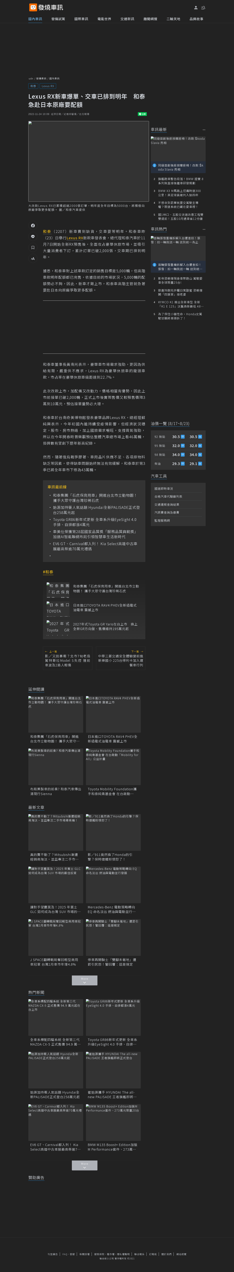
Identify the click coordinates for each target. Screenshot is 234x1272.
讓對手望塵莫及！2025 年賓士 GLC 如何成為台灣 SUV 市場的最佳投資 (55, 909)
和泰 (33, 86)
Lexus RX (48, 86)
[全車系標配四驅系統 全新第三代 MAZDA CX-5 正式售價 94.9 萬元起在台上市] (55, 1017)
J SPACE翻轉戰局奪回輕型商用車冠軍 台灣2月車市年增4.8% (54, 962)
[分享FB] (32, 225)
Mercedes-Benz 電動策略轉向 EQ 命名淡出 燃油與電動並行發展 (112, 909)
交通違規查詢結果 (166, 504)
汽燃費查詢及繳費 (166, 512)
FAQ (65, 1254)
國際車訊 (81, 18)
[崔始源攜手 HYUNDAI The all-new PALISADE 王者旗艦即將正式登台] (113, 1070)
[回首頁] (50, 7)
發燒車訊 (41, 78)
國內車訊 (35, 18)
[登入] (196, 7)
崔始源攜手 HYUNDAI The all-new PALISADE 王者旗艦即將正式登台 (112, 1094)
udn (31, 78)
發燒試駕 (58, 18)
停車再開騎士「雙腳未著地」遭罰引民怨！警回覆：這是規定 (112, 962)
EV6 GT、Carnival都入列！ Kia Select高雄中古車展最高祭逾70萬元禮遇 (95, 546)
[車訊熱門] (204, 229)
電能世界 (104, 18)
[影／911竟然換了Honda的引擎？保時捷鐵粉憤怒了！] (113, 832)
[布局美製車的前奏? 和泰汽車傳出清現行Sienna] (55, 766)
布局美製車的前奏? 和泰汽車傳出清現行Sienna (55, 791)
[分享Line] (32, 236)
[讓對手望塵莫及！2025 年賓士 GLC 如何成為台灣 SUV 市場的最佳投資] (55, 885)
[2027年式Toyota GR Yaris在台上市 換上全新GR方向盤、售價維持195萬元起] (58, 628)
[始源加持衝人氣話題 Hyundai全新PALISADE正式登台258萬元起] (55, 1070)
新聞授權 (85, 1254)
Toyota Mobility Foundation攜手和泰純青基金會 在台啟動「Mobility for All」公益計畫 (112, 791)
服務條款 (99, 1254)
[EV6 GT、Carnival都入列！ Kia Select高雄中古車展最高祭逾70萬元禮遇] (55, 1122)
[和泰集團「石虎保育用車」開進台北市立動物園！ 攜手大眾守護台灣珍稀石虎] (58, 590)
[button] (203, 7)
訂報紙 (153, 1254)
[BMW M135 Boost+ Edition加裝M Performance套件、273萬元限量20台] (113, 1122)
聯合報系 (139, 1254)
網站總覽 (181, 1254)
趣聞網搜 (150, 18)
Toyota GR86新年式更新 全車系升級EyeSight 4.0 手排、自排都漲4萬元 (95, 522)
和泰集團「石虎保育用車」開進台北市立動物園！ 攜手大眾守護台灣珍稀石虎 (95, 498)
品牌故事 (196, 18)
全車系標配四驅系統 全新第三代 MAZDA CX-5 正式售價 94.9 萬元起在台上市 (55, 1041)
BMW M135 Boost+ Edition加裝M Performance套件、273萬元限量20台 (112, 1147)
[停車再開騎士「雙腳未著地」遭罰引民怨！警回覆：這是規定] (113, 937)
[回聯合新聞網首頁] (33, 7)
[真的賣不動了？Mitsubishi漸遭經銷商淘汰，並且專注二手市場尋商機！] (55, 832)
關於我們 (166, 1254)
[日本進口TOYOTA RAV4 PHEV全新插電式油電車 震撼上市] (58, 609)
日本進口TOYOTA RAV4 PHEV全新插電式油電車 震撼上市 (105, 607)
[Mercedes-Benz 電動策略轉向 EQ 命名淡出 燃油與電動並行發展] (113, 885)
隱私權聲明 (123, 1254)
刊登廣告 (53, 1254)
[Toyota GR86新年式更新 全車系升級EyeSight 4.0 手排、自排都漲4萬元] (113, 1017)
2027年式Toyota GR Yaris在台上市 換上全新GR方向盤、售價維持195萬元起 (105, 626)
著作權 (111, 1254)
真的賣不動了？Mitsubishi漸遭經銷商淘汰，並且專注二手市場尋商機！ (54, 856)
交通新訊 (127, 18)
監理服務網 (162, 520)
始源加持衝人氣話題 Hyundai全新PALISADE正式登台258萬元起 (96, 510)
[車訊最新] (204, 130)
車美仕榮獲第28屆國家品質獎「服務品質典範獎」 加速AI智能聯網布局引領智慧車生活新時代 (96, 534)
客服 (72, 1254)
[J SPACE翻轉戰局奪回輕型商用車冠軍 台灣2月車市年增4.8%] (55, 937)
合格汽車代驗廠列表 (168, 496)
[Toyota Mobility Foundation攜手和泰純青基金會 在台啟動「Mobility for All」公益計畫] (113, 766)
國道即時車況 (163, 488)
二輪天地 (173, 18)
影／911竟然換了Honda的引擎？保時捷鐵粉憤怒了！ (110, 856)
